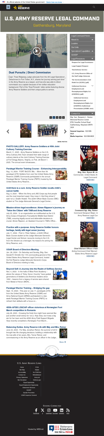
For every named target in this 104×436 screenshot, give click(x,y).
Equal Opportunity (28, 382)
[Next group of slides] (65, 131)
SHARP (74, 55)
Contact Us (22, 375)
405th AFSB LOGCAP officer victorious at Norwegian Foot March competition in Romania (34, 309)
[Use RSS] (68, 411)
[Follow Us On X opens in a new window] (42, 411)
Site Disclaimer (22, 380)
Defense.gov (37, 380)
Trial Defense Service (79, 70)
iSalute (37, 370)
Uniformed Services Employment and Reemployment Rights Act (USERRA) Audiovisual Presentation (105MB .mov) (83, 103)
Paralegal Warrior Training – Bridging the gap (28, 287)
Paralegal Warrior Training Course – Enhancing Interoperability (36, 168)
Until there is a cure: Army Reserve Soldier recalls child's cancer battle (33, 189)
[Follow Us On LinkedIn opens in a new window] (61, 411)
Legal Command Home (80, 36)
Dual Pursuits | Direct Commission (30, 72)
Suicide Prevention (28, 392)
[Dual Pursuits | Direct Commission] (36, 51)
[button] (55, 2)
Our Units (75, 47)
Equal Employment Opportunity (28, 385)
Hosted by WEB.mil (35, 429)
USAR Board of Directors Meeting (22, 249)
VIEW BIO (90, 180)
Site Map (22, 370)
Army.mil (37, 377)
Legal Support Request (80, 66)
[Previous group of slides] (7, 131)
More (61, 342)
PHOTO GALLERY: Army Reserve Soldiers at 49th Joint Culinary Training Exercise (32, 148)
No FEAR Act (37, 372)
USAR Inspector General (29, 395)
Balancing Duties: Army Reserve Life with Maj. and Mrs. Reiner (36, 327)
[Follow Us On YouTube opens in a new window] (55, 411)
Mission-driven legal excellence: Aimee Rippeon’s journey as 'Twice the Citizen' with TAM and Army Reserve (35, 209)
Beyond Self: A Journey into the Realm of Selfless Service (34, 268)
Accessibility (22, 372)
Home (22, 367)
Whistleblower (37, 375)
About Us (75, 40)
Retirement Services (29, 387)
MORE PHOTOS (62, 141)
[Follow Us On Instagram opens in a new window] (49, 411)
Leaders (74, 43)
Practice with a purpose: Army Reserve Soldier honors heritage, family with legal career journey (32, 229)
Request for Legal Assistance (82, 62)
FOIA (37, 367)
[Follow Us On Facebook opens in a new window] (36, 411)
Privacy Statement (22, 377)
